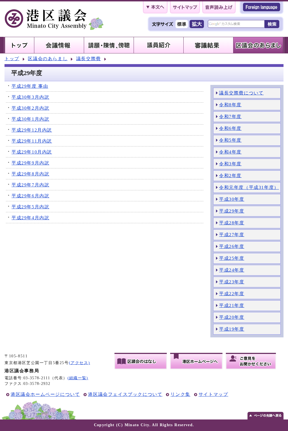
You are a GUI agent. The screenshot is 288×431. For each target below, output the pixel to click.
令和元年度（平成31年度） (249, 187)
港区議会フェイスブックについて (125, 394)
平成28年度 (231, 222)
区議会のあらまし (48, 58)
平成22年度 (231, 293)
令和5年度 (230, 140)
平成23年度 (231, 281)
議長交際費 (88, 58)
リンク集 (180, 394)
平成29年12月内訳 (32, 130)
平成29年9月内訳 (30, 163)
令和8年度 (230, 104)
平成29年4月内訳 (30, 217)
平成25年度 (231, 258)
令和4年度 (230, 152)
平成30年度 (231, 199)
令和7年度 (230, 116)
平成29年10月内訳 (32, 152)
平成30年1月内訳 (30, 119)
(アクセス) (79, 363)
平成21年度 (231, 305)
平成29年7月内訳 (30, 184)
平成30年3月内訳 (30, 97)
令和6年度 (230, 128)
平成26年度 (231, 246)
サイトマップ (213, 394)
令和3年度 (230, 163)
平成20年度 (231, 317)
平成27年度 (231, 234)
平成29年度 (231, 211)
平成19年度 (231, 329)
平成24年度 (231, 270)
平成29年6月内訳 (30, 195)
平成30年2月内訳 (30, 108)
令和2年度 (230, 175)
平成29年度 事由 (30, 86)
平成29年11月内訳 (32, 141)
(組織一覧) (78, 378)
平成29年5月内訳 (30, 206)
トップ (11, 58)
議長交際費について (241, 93)
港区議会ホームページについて (45, 394)
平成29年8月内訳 (30, 174)
